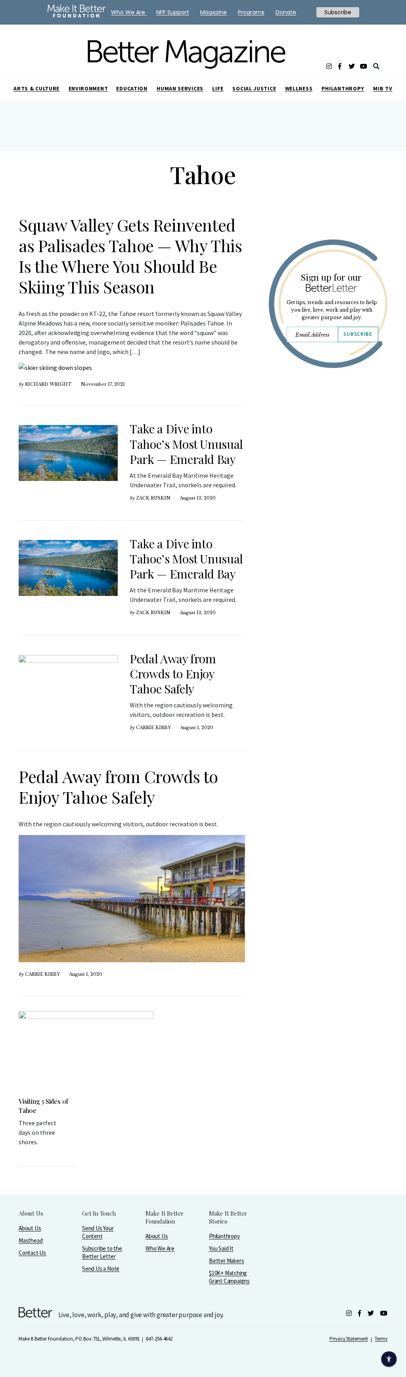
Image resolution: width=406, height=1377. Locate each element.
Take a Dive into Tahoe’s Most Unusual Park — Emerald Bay (186, 444)
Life (218, 88)
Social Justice (254, 88)
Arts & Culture (36, 88)
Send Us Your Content (98, 1232)
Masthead (30, 1240)
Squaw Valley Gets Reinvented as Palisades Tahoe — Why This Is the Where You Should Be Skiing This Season (130, 256)
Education (131, 88)
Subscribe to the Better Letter (102, 1252)
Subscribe (357, 334)
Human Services (180, 88)
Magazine (213, 12)
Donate (286, 12)
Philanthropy (343, 88)
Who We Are (160, 1248)
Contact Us (32, 1252)
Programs (251, 12)
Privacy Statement (348, 1338)
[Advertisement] (327, 446)
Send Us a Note (100, 1268)
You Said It (221, 1248)
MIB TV (382, 88)
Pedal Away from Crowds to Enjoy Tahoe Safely (173, 674)
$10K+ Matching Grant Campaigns (229, 1277)
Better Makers (226, 1260)
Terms (381, 1338)
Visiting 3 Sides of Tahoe (43, 1106)
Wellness (299, 88)
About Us (30, 1228)
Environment (88, 88)
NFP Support (172, 12)
